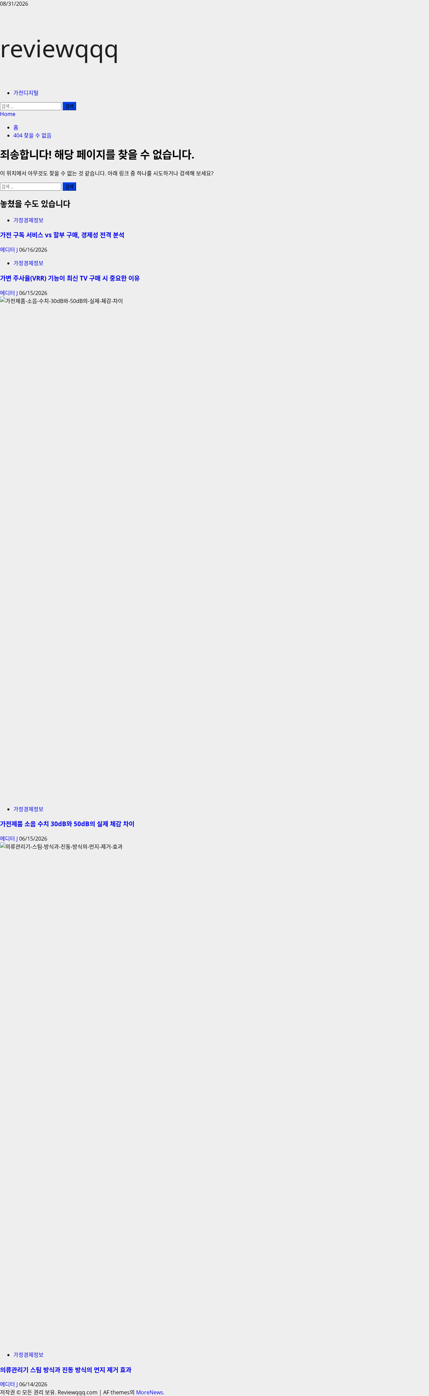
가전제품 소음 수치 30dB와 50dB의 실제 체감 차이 (67, 824)
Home (7, 114)
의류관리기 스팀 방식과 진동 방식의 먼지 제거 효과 (65, 1369)
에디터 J (9, 249)
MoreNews (149, 1392)
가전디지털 (26, 93)
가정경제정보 (28, 220)
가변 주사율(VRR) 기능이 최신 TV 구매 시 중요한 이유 (70, 278)
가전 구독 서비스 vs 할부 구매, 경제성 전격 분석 (62, 235)
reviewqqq (59, 48)
